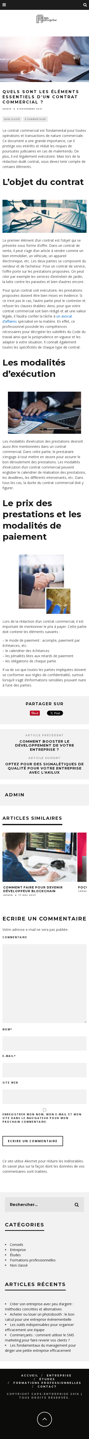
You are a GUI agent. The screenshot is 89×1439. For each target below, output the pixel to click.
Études (15, 1255)
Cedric (83, 891)
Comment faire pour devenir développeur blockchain (33, 889)
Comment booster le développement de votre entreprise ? (44, 745)
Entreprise (18, 1249)
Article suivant (44, 758)
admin (6, 109)
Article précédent (44, 735)
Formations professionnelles (33, 1260)
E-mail (9, 1056)
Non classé (12, 119)
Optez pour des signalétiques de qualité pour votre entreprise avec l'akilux (44, 768)
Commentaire (14, 937)
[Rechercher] (85, 5)
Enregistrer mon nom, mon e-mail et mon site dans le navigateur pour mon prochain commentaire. (42, 1118)
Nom (7, 1029)
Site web (10, 1082)
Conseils (16, 1244)
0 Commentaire (35, 119)
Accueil (29, 1375)
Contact (47, 1386)
